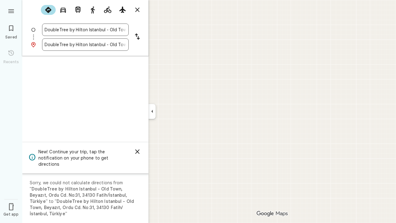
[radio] (48, 10)
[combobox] (85, 30)
